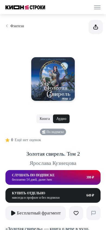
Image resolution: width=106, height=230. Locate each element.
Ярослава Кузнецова (53, 163)
